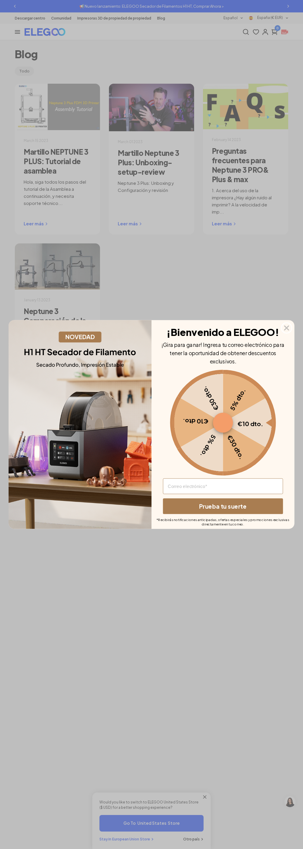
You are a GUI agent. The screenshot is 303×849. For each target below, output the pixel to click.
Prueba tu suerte (222, 506)
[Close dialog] (287, 328)
